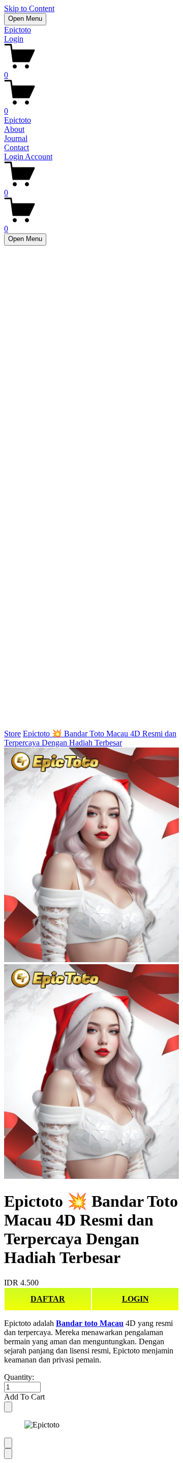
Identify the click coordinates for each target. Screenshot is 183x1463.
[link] (91, 964)
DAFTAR (47, 1299)
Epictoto (17, 29)
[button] (91, 1397)
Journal (15, 138)
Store (12, 733)
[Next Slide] (8, 1453)
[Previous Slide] (8, 1443)
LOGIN (135, 1299)
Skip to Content (29, 8)
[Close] (8, 1407)
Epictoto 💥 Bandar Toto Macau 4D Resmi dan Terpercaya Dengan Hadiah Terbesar (90, 738)
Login (13, 39)
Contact (16, 147)
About (14, 129)
